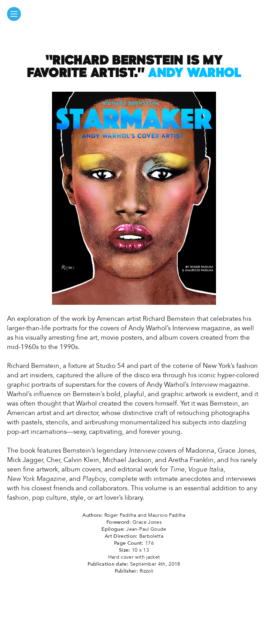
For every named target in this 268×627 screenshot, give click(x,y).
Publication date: (108, 564)
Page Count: (128, 543)
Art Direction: (121, 536)
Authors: (92, 515)
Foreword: (118, 522)
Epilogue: (113, 529)
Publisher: (126, 571)
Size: (124, 550)
